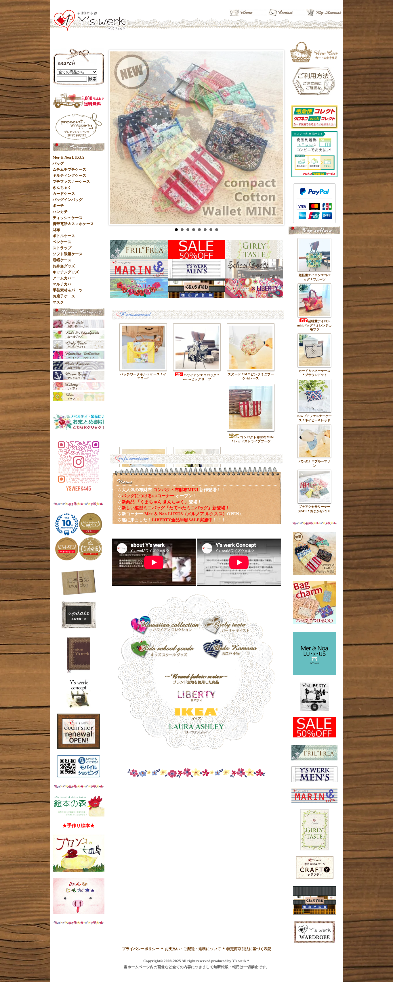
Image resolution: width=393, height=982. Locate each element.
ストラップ (62, 248)
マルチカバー (64, 284)
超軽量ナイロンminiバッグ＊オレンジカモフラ (314, 325)
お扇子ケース (64, 296)
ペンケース (62, 242)
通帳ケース (62, 260)
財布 (56, 230)
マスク (58, 302)
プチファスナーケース (71, 181)
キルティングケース (69, 175)
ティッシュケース (68, 218)
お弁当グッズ (64, 266)
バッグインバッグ (68, 199)
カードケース (64, 193)
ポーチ (58, 205)
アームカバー (64, 278)
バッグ (58, 163)
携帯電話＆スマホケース (73, 224)
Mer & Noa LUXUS (68, 157)
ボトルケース (64, 236)
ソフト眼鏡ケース (68, 254)
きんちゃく (62, 187)
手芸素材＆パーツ (68, 290)
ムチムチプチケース (69, 169)
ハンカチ (60, 212)
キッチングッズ (66, 272)
